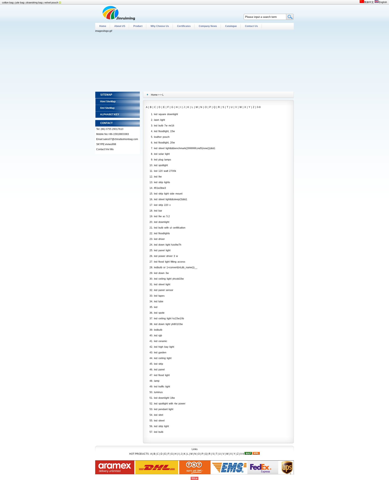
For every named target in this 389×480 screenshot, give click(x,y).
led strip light (161, 426)
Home (102, 26)
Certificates (184, 26)
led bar (158, 210)
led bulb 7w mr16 (164, 125)
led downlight (161, 222)
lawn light (159, 120)
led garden (160, 352)
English (383, 2)
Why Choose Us (160, 26)
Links (195, 449)
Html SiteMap (107, 101)
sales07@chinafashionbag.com (120, 139)
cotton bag (8, 2)
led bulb (158, 432)
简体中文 (369, 2)
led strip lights (162, 182)
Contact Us (251, 26)
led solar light (162, 154)
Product (137, 26)
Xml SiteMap (107, 108)
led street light (162, 284)
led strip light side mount (168, 193)
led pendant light (163, 409)
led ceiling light (162, 358)
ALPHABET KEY (109, 114)
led (155, 307)
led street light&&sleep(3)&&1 (170, 199)
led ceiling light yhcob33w (169, 278)
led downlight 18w (164, 398)
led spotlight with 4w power (169, 403)
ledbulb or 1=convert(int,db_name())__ (175, 267)
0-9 (259, 107)
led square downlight (166, 114)
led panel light (162, 250)
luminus (158, 392)
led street (159, 420)
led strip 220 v (162, 205)
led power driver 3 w (166, 256)
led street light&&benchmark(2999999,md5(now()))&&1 (184, 148)
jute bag (20, 2)
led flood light (162, 375)
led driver (159, 239)
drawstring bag (34, 2)
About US (119, 26)
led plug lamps (162, 159)
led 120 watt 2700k (165, 171)
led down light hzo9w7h (167, 244)
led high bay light (164, 346)
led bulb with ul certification (169, 227)
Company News (208, 26)
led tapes (159, 295)
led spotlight (161, 165)
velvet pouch (51, 2)
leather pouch (162, 137)
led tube (158, 301)
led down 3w (161, 273)
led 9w (158, 176)
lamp (156, 381)
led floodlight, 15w (164, 131)
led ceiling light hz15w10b (169, 318)
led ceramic (160, 341)
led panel (159, 369)
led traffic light (162, 386)
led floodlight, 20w (164, 142)
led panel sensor (163, 290)
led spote (159, 312)
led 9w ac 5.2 (162, 216)
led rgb (158, 335)
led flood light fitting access (169, 261)
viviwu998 (110, 144)
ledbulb (158, 329)
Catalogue (231, 26)
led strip (158, 363)
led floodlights (162, 233)
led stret (158, 415)
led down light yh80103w (168, 324)
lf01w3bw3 (160, 188)
